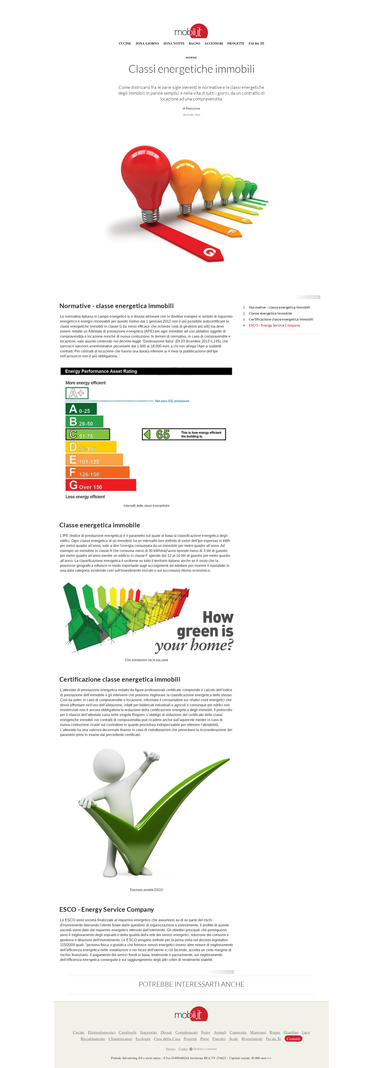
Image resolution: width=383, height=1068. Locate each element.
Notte (205, 1032)
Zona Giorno (147, 43)
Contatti (293, 1038)
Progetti (235, 43)
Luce (306, 1032)
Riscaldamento (93, 1038)
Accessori (214, 43)
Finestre (219, 1038)
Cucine (125, 43)
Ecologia (143, 1038)
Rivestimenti (252, 1038)
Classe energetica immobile (270, 313)
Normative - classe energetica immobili (279, 307)
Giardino (291, 1032)
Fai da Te (256, 43)
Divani (166, 1032)
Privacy (171, 1049)
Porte (204, 1038)
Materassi (258, 1032)
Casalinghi (128, 1032)
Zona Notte (173, 43)
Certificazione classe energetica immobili (281, 319)
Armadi (220, 1032)
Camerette (238, 1032)
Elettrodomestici (101, 1032)
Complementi (186, 1032)
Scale (233, 1038)
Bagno (194, 43)
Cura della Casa (167, 1038)
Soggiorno (148, 1032)
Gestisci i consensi (205, 1049)
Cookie (183, 1049)
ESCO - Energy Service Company (274, 325)
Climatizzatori (120, 1038)
